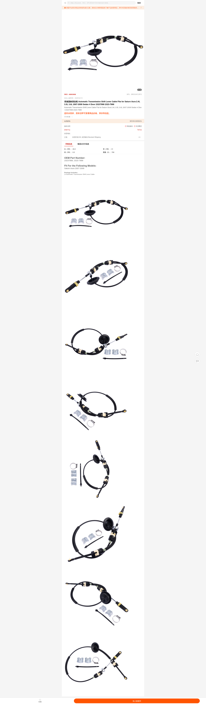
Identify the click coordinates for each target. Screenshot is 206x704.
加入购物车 (137, 701)
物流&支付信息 (83, 144)
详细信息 (68, 144)
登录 (139, 3)
